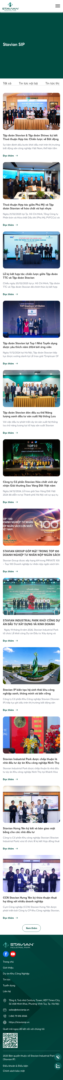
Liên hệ (7, 991)
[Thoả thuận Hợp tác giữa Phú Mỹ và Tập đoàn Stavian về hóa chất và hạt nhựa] (31, 180)
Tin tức (6, 979)
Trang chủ (8, 961)
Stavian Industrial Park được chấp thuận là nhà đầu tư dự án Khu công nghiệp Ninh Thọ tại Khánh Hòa (31, 762)
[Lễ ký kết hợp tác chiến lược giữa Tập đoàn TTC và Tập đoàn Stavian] (31, 249)
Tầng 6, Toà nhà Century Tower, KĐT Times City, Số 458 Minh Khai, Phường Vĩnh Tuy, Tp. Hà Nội (34, 1002)
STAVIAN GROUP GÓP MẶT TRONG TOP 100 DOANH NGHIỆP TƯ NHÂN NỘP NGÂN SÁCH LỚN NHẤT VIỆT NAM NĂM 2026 (31, 554)
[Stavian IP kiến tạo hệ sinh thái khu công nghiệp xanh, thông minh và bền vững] (31, 665)
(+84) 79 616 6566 (18, 1015)
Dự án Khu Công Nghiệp (16, 973)
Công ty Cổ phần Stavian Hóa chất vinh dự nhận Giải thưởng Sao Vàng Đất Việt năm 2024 (30, 485)
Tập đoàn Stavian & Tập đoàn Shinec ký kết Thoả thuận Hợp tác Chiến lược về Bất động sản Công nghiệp (31, 139)
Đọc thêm (8, 155)
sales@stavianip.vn (19, 1009)
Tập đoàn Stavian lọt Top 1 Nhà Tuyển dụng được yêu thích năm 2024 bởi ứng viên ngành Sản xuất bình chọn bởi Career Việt (30, 347)
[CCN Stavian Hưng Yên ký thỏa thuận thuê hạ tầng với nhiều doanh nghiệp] (31, 873)
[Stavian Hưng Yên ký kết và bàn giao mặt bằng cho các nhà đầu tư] (31, 804)
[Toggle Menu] (57, 5)
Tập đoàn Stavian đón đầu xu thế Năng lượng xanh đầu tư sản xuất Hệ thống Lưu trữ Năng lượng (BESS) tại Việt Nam (29, 416)
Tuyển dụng (9, 985)
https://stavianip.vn (19, 1022)
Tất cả (7, 83)
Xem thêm (31, 928)
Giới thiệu (8, 967)
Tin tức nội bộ (28, 83)
